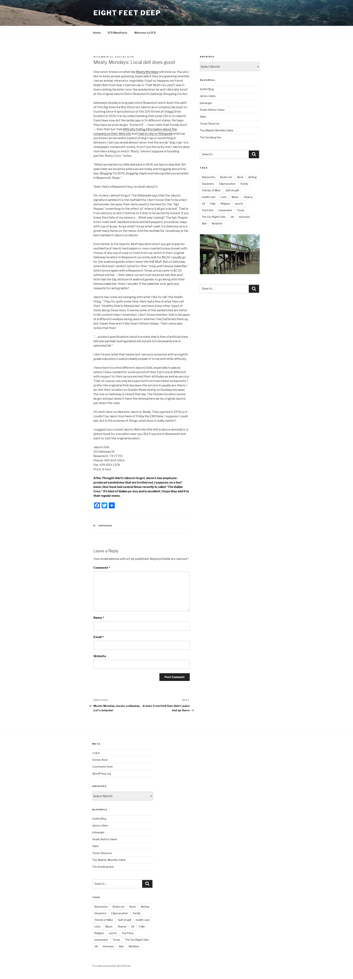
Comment (101, 567)
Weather (217, 223)
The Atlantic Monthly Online (216, 130)
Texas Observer (210, 123)
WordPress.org (101, 773)
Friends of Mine (211, 190)
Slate (203, 116)
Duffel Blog (207, 89)
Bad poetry (208, 177)
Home (97, 32)
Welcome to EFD (145, 32)
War (204, 223)
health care (209, 197)
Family (244, 183)
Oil (203, 203)
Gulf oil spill (232, 190)
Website (99, 656)
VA (232, 216)
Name (98, 617)
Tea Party (208, 210)
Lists (223, 197)
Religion (225, 203)
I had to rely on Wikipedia (154, 133)
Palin (213, 203)
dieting (252, 177)
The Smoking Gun (210, 137)
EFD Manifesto (117, 32)
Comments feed (102, 766)
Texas (240, 210)
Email (98, 637)
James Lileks (208, 96)
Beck (240, 177)
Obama (248, 197)
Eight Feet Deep (127, 13)
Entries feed (99, 759)
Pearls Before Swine (212, 109)
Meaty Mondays (147, 72)
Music (235, 197)
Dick (130, 57)
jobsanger (206, 103)
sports (239, 203)
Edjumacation (227, 183)
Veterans (244, 216)
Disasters (208, 183)
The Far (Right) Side (214, 216)
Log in (96, 752)
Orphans (105, 525)
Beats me (226, 177)
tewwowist (225, 210)
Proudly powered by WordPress (111, 965)
